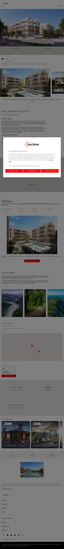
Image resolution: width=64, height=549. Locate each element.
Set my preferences (32, 171)
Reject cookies (14, 171)
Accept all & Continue (50, 171)
